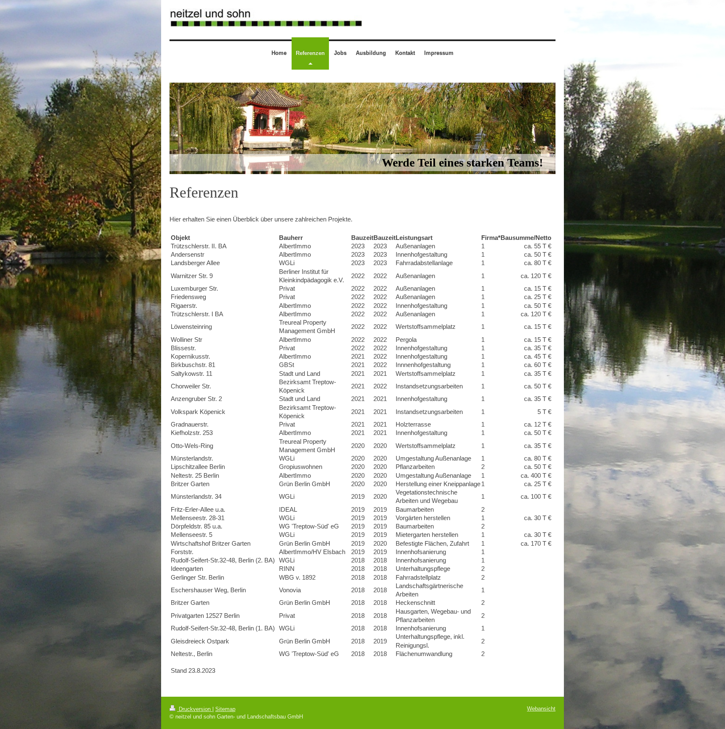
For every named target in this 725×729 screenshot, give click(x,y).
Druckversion (194, 709)
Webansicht (541, 709)
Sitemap (225, 709)
